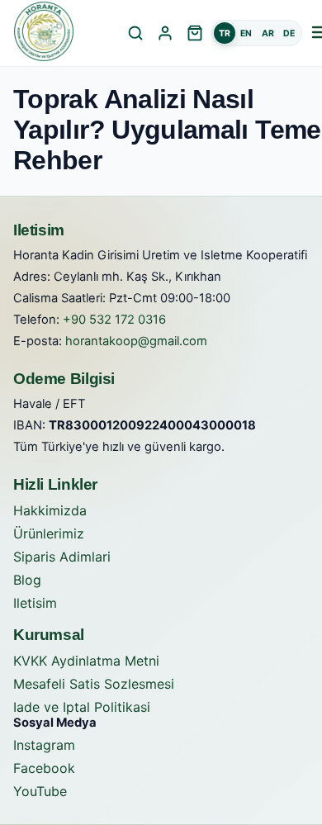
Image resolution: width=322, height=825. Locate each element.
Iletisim (35, 603)
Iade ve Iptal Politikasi (81, 707)
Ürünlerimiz (48, 533)
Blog (27, 579)
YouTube (40, 791)
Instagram (44, 745)
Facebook (44, 768)
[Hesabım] (165, 33)
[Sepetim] (195, 33)
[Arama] (135, 33)
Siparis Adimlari (62, 556)
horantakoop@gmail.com (136, 341)
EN (246, 33)
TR (224, 33)
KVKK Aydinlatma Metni (86, 660)
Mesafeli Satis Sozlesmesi (93, 684)
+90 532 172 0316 (114, 319)
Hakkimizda (50, 510)
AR (268, 33)
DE (289, 33)
